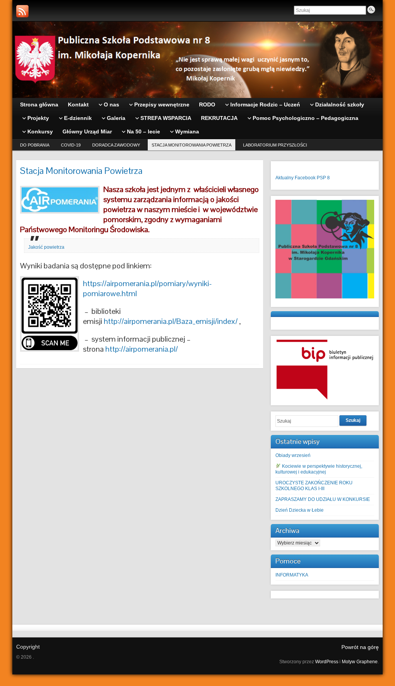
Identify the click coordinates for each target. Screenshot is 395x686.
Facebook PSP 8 (312, 177)
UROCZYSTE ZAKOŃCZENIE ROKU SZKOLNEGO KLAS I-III (314, 485)
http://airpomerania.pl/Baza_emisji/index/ (171, 321)
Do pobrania (34, 145)
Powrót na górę (360, 647)
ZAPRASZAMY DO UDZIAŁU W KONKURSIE (322, 499)
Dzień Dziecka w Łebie (299, 510)
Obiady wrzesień (293, 455)
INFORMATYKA (291, 575)
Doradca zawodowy (116, 145)
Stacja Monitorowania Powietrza (191, 145)
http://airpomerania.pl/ (141, 349)
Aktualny (284, 177)
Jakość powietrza (46, 247)
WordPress (326, 661)
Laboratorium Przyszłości (275, 145)
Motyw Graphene (360, 661)
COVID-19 (71, 145)
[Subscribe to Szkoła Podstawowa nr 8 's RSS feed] (22, 11)
